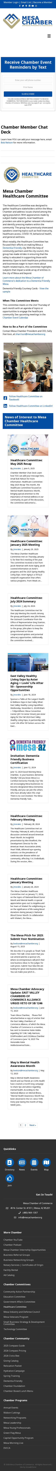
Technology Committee (15, 1329)
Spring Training (12, 1375)
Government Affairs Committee (19, 1301)
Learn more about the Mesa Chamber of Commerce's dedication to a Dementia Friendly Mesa (26, 280)
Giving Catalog (11, 1360)
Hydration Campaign (14, 1370)
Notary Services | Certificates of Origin (23, 1264)
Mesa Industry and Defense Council (22, 1311)
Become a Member (42, 2)
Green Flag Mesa (12, 1432)
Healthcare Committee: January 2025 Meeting (26, 543)
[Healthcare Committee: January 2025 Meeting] (28, 525)
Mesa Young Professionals (17, 1427)
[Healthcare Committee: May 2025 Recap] (28, 445)
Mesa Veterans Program (16, 1316)
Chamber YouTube (13, 1239)
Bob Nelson (7, 142)
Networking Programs (15, 1417)
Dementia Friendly (13, 1380)
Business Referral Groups (17, 1254)
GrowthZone (31, 1467)
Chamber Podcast (12, 1244)
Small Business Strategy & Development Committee (24, 1323)
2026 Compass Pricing (15, 1350)
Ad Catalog (9, 1275)
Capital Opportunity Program (18, 1437)
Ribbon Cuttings (12, 1412)
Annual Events (11, 1407)
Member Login (11, 2)
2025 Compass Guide (14, 1345)
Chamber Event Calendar (15, 317)
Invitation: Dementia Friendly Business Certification (24, 759)
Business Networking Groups (19, 1259)
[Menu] (49, 36)
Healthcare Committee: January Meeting (26, 880)
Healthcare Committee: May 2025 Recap (26, 462)
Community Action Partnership (19, 1291)
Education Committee (14, 1296)
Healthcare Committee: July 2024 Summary (26, 599)
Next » (32, 1125)
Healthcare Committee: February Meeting (26, 817)
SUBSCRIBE (28, 94)
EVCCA (7, 1447)
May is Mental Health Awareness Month (25, 1064)
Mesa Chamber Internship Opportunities (25, 1249)
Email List (26, 2)
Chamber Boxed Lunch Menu (18, 1391)
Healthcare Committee (15, 1306)
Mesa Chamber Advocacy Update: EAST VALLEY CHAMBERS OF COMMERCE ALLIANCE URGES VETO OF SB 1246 (27, 996)
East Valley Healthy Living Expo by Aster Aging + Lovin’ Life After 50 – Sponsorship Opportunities (26, 683)
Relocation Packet (13, 1365)
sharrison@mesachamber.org (30, 334)
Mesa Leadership (12, 1422)
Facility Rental (11, 1270)
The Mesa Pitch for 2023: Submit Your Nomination (27, 937)
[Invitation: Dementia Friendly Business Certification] (28, 744)
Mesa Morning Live (13, 1442)
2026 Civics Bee (11, 1355)
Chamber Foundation (14, 1385)
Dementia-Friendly (12, 247)
